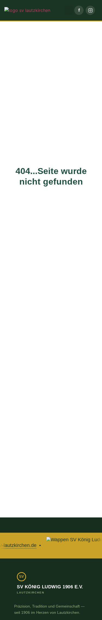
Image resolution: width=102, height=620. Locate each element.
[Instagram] (90, 10)
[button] (69, 10)
